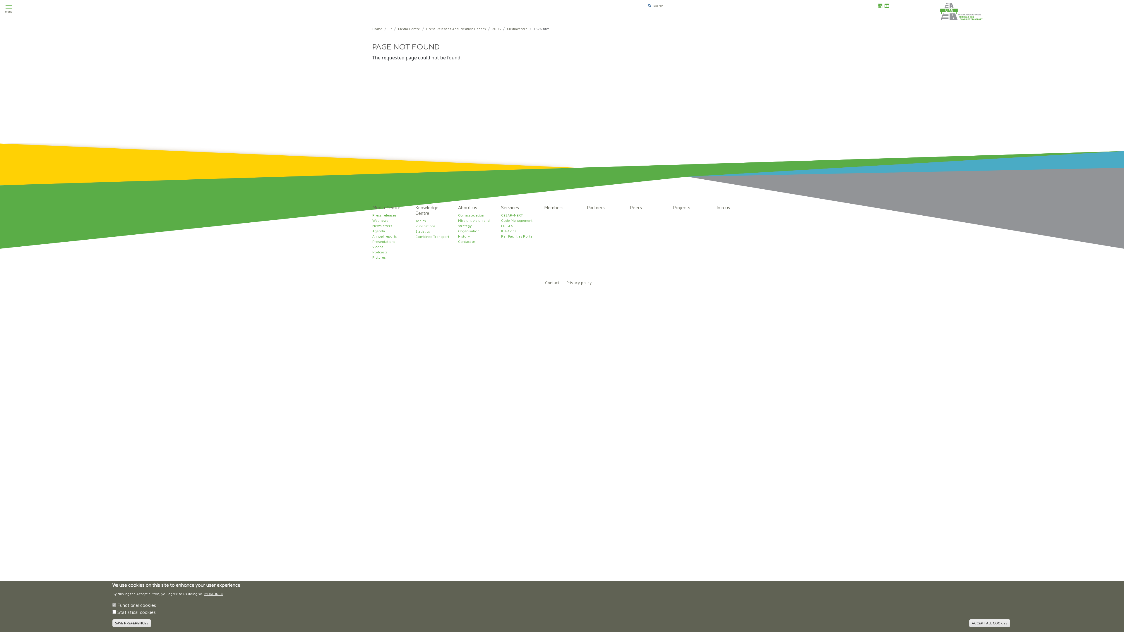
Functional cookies (136, 605)
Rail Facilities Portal (517, 236)
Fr (390, 29)
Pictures (379, 257)
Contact (552, 282)
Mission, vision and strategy (474, 223)
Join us (723, 207)
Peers (636, 207)
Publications (425, 226)
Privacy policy (579, 282)
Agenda (378, 231)
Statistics (422, 231)
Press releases (384, 215)
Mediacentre (517, 29)
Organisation (468, 231)
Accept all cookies (990, 623)
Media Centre (409, 29)
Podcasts (380, 252)
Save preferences (131, 623)
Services (510, 207)
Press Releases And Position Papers (456, 29)
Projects (681, 207)
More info (213, 594)
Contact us (467, 241)
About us (467, 207)
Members (553, 207)
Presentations (383, 241)
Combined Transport (432, 236)
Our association (471, 215)
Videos (377, 247)
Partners (596, 207)
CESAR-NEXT (512, 215)
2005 (496, 29)
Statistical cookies (136, 612)
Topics (420, 221)
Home (377, 29)
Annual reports (384, 236)
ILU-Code (509, 231)
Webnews (380, 220)
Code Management (516, 220)
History (464, 236)
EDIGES (507, 226)
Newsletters (382, 226)
